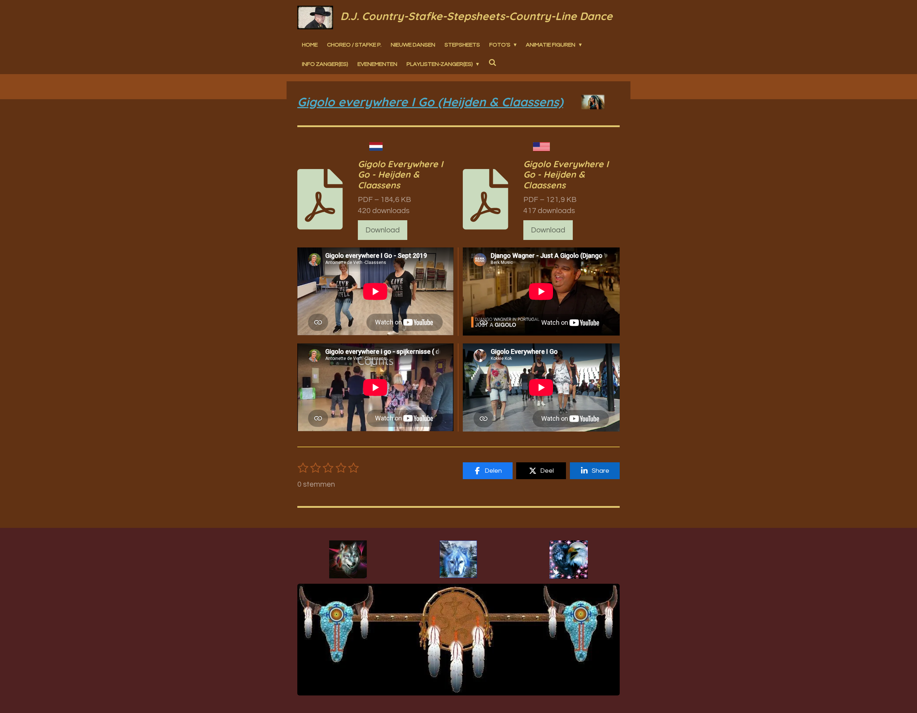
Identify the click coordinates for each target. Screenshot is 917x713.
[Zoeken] (492, 62)
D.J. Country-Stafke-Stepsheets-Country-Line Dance (476, 16)
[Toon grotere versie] (348, 559)
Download (382, 230)
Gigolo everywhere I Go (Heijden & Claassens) (430, 102)
